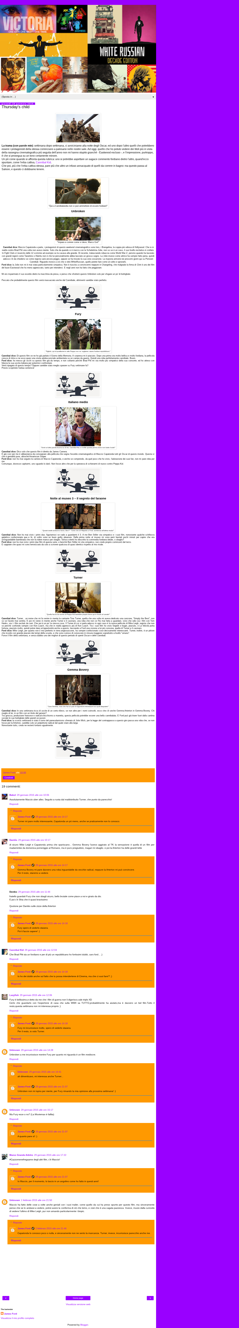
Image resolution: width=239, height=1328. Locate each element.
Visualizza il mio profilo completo (17, 1318)
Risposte (17, 811)
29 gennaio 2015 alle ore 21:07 (51, 1086)
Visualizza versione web (78, 1304)
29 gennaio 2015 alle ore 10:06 (33, 795)
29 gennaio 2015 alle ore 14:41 (45, 1071)
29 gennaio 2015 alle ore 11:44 (34, 891)
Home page (78, 1298)
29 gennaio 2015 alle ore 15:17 (37, 1110)
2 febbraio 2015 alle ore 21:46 (50, 1228)
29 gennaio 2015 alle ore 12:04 (41, 950)
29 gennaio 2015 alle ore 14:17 (51, 816)
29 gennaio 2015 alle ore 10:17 (34, 840)
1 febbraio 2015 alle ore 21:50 (36, 1200)
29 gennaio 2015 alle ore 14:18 (51, 923)
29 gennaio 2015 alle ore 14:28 (37, 1050)
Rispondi (13, 804)
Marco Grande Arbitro (21, 1155)
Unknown (14, 1050)
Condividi (9, 778)
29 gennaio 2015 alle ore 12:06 (36, 995)
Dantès (13, 840)
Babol (12, 795)
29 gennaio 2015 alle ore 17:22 (50, 1155)
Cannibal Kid (43, 162)
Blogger (84, 1324)
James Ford (24, 816)
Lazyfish (14, 995)
